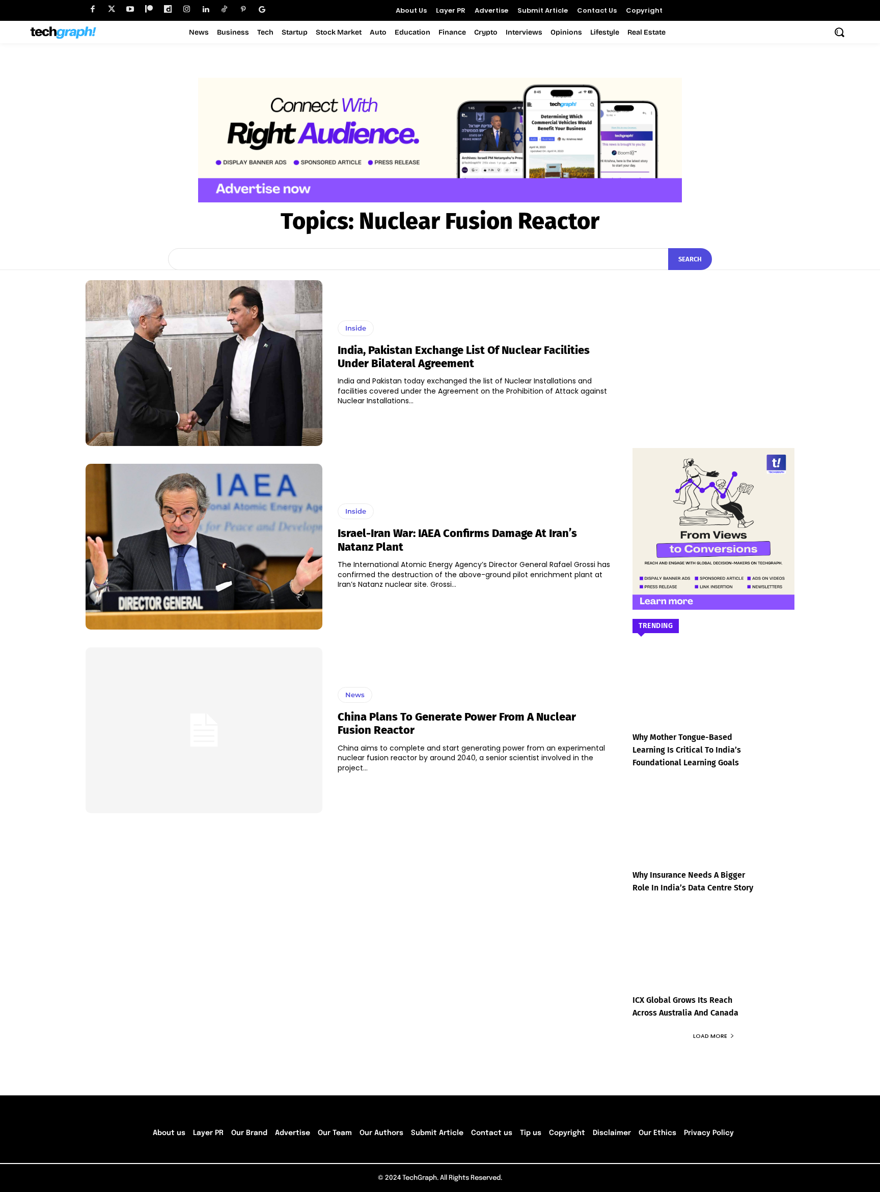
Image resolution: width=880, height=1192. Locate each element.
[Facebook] (92, 9)
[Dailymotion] (168, 9)
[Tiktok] (224, 9)
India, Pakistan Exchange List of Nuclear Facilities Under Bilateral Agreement (464, 356)
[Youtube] (130, 9)
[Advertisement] (713, 343)
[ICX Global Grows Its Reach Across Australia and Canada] (713, 957)
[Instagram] (187, 9)
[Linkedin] (205, 9)
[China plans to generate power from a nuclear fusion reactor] (204, 730)
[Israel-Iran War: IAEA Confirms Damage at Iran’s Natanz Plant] (204, 547)
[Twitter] (111, 9)
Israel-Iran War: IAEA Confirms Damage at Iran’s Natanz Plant (457, 539)
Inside (355, 328)
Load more (710, 1036)
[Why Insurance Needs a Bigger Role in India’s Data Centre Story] (713, 832)
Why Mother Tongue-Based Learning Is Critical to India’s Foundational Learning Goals (686, 749)
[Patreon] (149, 9)
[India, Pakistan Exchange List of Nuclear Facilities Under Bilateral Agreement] (204, 363)
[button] (839, 32)
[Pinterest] (243, 9)
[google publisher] (262, 9)
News (355, 695)
